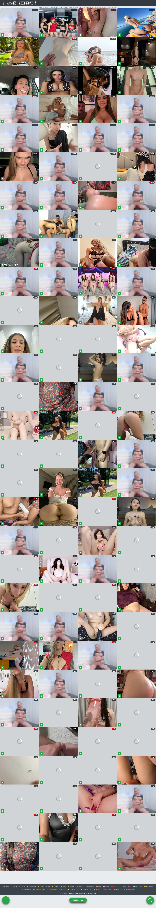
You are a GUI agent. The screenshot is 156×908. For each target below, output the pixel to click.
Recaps (81, 893)
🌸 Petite (106, 886)
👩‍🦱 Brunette (80, 886)
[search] (150, 900)
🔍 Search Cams (129, 889)
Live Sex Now (78, 900)
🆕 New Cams (137, 886)
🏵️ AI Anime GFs (73, 889)
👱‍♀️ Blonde (71, 886)
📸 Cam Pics (118, 889)
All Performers (88, 893)
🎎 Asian (6, 886)
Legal (94, 893)
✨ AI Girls (62, 889)
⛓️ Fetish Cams (52, 889)
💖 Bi (129, 886)
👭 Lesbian (122, 886)
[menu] (6, 900)
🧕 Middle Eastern (44, 886)
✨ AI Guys (84, 889)
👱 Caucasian (31, 886)
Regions (71, 893)
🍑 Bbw (98, 886)
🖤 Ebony (14, 886)
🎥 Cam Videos (107, 889)
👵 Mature (55, 886)
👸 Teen (63, 886)
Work (76, 893)
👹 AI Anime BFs (95, 889)
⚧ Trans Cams (26, 889)
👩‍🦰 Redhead (90, 886)
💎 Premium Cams (39, 889)
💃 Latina (22, 886)
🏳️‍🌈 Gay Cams (148, 886)
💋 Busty (114, 886)
